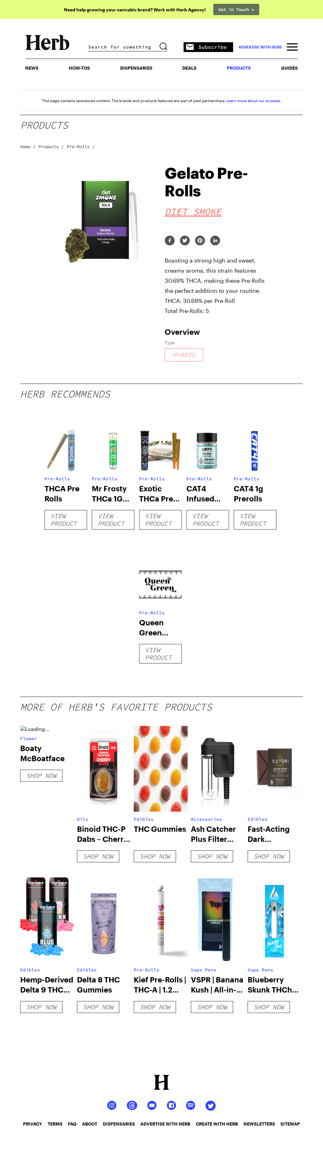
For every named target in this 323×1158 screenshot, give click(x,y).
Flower (28, 738)
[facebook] (170, 240)
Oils (82, 819)
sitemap (290, 1123)
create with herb (217, 1123)
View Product (63, 519)
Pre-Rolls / (81, 146)
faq (72, 1123)
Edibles (144, 819)
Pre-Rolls (57, 479)
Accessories (206, 819)
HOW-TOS (79, 68)
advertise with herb (260, 47)
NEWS (31, 68)
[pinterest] (200, 240)
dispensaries (119, 1123)
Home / (27, 146)
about (89, 1123)
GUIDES (289, 68)
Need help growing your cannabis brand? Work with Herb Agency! (135, 9)
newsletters (259, 1123)
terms (55, 1123)
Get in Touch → (236, 9)
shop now (41, 775)
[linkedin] (215, 240)
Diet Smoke (193, 211)
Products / (51, 146)
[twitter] (185, 240)
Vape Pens (203, 970)
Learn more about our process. (253, 100)
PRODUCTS (239, 68)
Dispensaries (136, 68)
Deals (189, 68)
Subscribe (212, 47)
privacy (32, 1123)
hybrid (184, 355)
